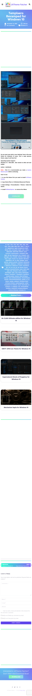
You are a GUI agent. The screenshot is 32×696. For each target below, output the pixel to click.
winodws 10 (22, 290)
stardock (24, 271)
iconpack (23, 255)
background (21, 248)
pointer (15, 262)
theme (20, 272)
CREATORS (9, 251)
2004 (12, 246)
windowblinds (24, 286)
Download (16, 196)
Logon (9, 258)
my (17, 258)
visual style (24, 285)
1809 (20, 244)
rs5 (16, 267)
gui (11, 255)
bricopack (14, 250)
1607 (8, 244)
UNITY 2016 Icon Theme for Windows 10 (16, 349)
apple (16, 248)
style (13, 272)
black (26, 248)
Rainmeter (7, 264)
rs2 (9, 267)
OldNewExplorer (10, 189)
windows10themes (13, 290)
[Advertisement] (16, 49)
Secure (21, 267)
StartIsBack (8, 272)
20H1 (18, 246)
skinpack (15, 271)
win (19, 286)
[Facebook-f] (12, 687)
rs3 (12, 267)
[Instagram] (19, 687)
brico (10, 250)
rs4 (14, 267)
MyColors (26, 258)
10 (5, 244)
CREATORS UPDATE (18, 251)
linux (6, 258)
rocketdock (26, 265)
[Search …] (29, 4)
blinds (6, 250)
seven (21, 269)
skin (11, 271)
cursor (25, 251)
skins (19, 271)
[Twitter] (14, 687)
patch (26, 260)
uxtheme (16, 281)
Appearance (11, 248)
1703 (11, 244)
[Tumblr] (17, 687)
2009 (15, 246)
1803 (17, 244)
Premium (20, 262)
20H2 (22, 246)
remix (20, 265)
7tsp (26, 246)
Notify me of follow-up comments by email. (13, 615)
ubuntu (17, 276)
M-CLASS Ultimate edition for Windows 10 (16, 319)
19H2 (9, 246)
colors (27, 250)
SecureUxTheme (14, 269)
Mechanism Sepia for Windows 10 (16, 407)
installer (15, 257)
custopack (22, 253)
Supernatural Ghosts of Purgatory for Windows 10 (16, 378)
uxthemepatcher (19, 283)
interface (20, 257)
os (15, 260)
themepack (25, 272)
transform (26, 274)
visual (19, 285)
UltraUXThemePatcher (15, 279)
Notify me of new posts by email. (10, 618)
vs (11, 286)
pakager (22, 260)
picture (11, 262)
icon (19, 255)
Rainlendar (26, 262)
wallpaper (15, 286)
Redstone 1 (14, 264)
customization (15, 253)
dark (26, 253)
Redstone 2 (20, 264)
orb (13, 260)
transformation (10, 276)
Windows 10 (24, 25)
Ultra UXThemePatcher (15, 278)
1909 (27, 244)
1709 (14, 244)
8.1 (6, 248)
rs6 (18, 267)
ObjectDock (9, 260)
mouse (14, 258)
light (28, 257)
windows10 (14, 288)
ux (26, 279)
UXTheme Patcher (10, 283)
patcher (6, 262)
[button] (2, 4)
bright (19, 250)
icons (11, 257)
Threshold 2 (19, 274)
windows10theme (23, 288)
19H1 (6, 246)
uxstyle (11, 281)
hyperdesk (15, 255)
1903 (24, 244)
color (23, 250)
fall (8, 255)
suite (16, 272)
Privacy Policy (22, 690)
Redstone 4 (9, 265)
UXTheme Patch (23, 281)
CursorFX (8, 253)
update (24, 279)
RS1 (7, 267)
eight (5, 255)
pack (18, 260)
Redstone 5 (15, 265)
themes (7, 274)
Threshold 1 (12, 274)
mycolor (21, 258)
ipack (24, 257)
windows (8, 288)
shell (24, 269)
